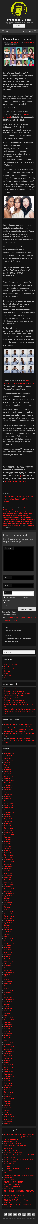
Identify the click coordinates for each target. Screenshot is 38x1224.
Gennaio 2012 (8, 1094)
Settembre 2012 (9, 1076)
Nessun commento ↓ (11, 44)
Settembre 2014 (9, 1024)
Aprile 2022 (7, 823)
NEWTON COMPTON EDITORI (13, 1182)
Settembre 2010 (9, 1117)
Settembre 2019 (9, 893)
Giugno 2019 (8, 900)
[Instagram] (24, 1214)
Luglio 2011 (7, 1105)
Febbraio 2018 (8, 936)
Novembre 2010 (9, 1112)
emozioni (6, 518)
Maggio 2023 (8, 794)
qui (21, 475)
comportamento (8, 514)
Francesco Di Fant (19, 20)
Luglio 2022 (7, 817)
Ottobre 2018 (8, 918)
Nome (6, 577)
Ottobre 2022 (8, 810)
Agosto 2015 (8, 1002)
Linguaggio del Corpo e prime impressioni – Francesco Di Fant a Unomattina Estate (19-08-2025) (18, 704)
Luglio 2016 (7, 977)
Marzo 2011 (7, 1110)
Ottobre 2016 (8, 970)
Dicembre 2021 (8, 832)
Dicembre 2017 (8, 941)
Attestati (6, 666)
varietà (5, 525)
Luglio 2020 (7, 871)
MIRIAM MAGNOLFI (10, 1177)
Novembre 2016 (9, 968)
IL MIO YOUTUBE (9, 1164)
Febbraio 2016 (8, 988)
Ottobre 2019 (8, 891)
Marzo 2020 (7, 880)
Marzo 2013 (7, 1063)
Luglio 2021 (7, 844)
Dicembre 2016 (8, 966)
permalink (31, 525)
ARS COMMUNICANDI (11, 1141)
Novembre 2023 (9, 781)
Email (6, 585)
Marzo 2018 (7, 934)
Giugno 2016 (8, 979)
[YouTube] (19, 1214)
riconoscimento (24, 523)
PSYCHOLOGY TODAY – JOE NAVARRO (17, 1200)
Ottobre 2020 (8, 864)
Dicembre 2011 (8, 1096)
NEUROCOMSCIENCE (11, 1180)
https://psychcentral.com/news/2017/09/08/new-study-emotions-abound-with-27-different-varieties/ (19, 499)
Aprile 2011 (7, 1108)
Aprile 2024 (7, 769)
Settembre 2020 (9, 866)
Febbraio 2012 (8, 1092)
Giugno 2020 (8, 873)
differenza (19, 516)
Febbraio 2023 (8, 801)
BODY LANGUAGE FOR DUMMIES (15, 1146)
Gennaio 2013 (8, 1067)
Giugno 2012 (8, 1083)
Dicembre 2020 (8, 860)
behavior (12, 512)
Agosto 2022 (8, 814)
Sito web (7, 593)
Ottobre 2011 (8, 1101)
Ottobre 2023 (8, 783)
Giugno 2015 (8, 1006)
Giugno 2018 (8, 927)
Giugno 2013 (8, 1056)
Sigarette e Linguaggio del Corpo (20, 738)
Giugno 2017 (8, 952)
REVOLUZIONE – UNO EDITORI (14, 1202)
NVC (31, 521)
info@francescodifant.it (15, 481)
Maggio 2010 (8, 1121)
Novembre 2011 (9, 1099)
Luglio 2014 (7, 1029)
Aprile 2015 (7, 1011)
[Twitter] (10, 1214)
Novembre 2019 (9, 889)
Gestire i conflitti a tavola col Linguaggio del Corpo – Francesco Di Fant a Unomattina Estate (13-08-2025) (19, 711)
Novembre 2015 (9, 995)
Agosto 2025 (8, 756)
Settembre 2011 (9, 1103)
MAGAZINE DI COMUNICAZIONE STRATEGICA (19, 1175)
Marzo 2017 (7, 959)
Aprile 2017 (7, 957)
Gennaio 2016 (8, 990)
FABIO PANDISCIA (10, 1157)
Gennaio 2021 (8, 857)
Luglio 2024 (7, 763)
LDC (7, 521)
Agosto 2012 (8, 1078)
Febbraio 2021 (8, 855)
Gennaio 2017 (8, 963)
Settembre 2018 (9, 920)
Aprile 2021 (7, 850)
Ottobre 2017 (8, 945)
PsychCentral (7, 523)
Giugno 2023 (8, 792)
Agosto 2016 (8, 975)
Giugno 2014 (8, 1031)
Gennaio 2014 (8, 1042)
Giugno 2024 (8, 765)
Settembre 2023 (9, 785)
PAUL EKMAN (8, 1189)
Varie (13, 510)
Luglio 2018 (7, 925)
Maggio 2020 (8, 875)
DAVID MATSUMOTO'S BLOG (13, 1153)
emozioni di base (14, 518)
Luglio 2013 (7, 1054)
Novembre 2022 (9, 808)
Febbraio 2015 (8, 1015)
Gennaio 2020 (8, 884)
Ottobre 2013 (8, 1049)
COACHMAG (8, 1148)
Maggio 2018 (8, 930)
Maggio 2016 (8, 981)
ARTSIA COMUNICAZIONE (12, 1144)
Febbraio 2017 (8, 961)
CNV (26, 512)
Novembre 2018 (9, 916)
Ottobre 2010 (8, 1115)
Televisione (7, 675)
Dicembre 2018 (8, 914)
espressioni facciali (9, 519)
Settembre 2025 (9, 754)
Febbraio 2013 (8, 1065)
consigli (13, 516)
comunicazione (17, 514)
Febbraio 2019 (8, 909)
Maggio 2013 (8, 1058)
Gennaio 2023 (8, 803)
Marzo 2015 (7, 1013)
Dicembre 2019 (8, 887)
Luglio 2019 (7, 898)
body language (19, 512)
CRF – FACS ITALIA (10, 1150)
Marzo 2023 (7, 799)
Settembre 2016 (9, 972)
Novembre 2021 (9, 835)
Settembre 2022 (9, 812)
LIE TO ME (7, 1173)
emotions (26, 516)
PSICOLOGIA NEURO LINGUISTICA (15, 1195)
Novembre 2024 (9, 760)
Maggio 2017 (8, 954)
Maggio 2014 (8, 1033)
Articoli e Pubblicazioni (11, 664)
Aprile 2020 (7, 878)
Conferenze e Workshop (11, 669)
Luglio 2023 (7, 790)
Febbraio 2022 (8, 828)
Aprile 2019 (7, 905)
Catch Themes (24, 1221)
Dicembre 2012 (8, 1069)
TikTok (33, 1214)
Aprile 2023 (7, 796)
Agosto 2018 (8, 923)
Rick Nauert (15, 523)
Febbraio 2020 (8, 882)
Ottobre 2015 (8, 997)
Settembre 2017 (9, 948)
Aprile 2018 (7, 932)
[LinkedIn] (15, 1214)
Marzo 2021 (7, 853)
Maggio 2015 (8, 1008)
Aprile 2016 (7, 984)
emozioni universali (25, 518)
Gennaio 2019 (8, 911)
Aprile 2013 (7, 1060)
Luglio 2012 (7, 1081)
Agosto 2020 (8, 869)
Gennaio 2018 (8, 939)
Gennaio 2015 (8, 1017)
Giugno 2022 (8, 819)
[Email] (29, 1214)
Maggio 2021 (8, 848)
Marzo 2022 (7, 826)
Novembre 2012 (9, 1072)
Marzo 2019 (7, 907)
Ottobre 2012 (8, 1074)
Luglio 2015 (7, 1004)
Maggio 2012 (8, 1085)
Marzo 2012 (7, 1090)
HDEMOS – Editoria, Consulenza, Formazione (18, 1159)
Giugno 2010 (8, 1119)
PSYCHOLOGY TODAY (11, 1198)
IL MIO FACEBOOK (10, 1162)
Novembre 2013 (9, 1047)
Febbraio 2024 (8, 774)
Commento (8, 548)
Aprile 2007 (7, 1124)
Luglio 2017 (7, 950)
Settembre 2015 (9, 999)
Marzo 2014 (7, 1038)
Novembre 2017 (9, 943)
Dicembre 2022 (8, 805)
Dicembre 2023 (8, 778)
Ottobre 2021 (8, 837)
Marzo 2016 (7, 986)
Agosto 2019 (8, 896)
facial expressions (21, 519)
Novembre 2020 (9, 862)
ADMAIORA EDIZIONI (11, 1139)
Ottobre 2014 (8, 1022)
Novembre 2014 (9, 1020)
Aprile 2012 (7, 1087)
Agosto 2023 (8, 787)
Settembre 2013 (9, 1051)
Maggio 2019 (8, 902)
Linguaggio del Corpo (15, 521)
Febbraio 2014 (8, 1040)
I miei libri (7, 671)
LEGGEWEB (8, 1171)
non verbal (26, 521)
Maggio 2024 (8, 767)
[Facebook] (5, 1214)
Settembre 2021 (9, 839)
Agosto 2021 (8, 841)
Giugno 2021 (8, 846)
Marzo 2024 (7, 772)
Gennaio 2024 (8, 776)
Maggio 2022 (8, 821)
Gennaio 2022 (8, 830)
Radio (6, 673)
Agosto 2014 (8, 1026)
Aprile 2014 (7, 1035)
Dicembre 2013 (8, 1045)
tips (31, 523)
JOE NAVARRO (9, 1166)
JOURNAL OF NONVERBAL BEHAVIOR (16, 1168)
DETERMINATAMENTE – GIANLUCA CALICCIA (19, 1155)
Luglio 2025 (7, 758)
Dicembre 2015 (8, 993)
